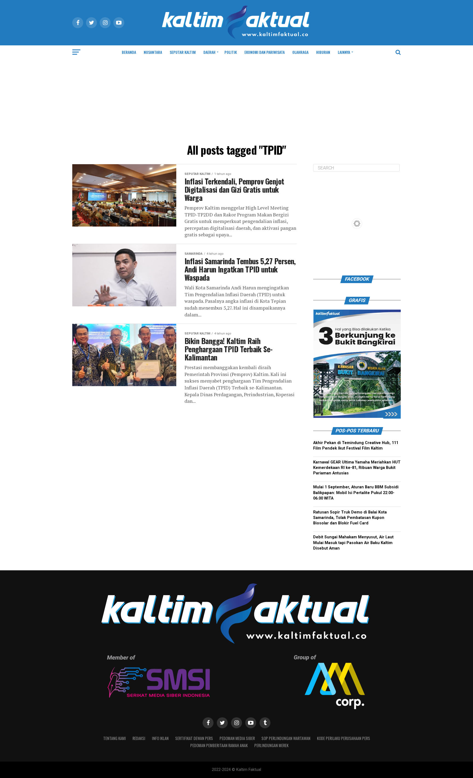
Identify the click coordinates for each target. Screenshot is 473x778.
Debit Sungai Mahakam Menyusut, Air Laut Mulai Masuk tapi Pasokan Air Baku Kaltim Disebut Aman (353, 543)
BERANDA (129, 52)
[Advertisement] (236, 100)
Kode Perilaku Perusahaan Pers (343, 738)
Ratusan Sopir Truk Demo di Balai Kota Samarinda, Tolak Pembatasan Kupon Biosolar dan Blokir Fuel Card (350, 517)
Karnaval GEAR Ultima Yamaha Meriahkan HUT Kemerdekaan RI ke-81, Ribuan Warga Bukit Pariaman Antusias (356, 467)
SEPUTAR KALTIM (183, 52)
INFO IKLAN (160, 738)
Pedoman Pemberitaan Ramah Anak (219, 745)
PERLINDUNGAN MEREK (271, 745)
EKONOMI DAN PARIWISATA (264, 52)
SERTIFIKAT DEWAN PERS (194, 738)
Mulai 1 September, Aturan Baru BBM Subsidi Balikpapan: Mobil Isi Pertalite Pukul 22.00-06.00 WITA (356, 493)
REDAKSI (138, 738)
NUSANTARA (153, 52)
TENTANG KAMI (114, 738)
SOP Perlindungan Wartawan (285, 738)
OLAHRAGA (300, 52)
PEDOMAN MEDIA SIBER (237, 738)
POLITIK (230, 52)
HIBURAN (323, 52)
